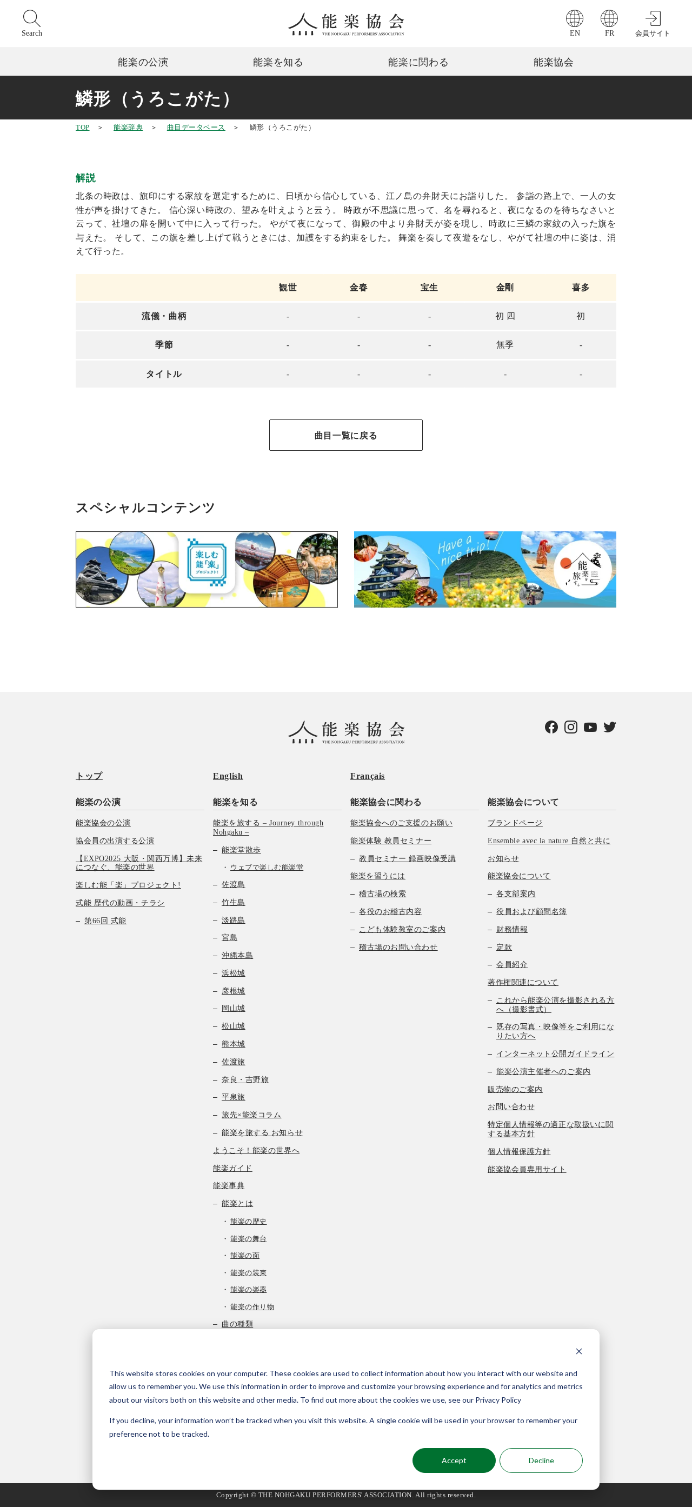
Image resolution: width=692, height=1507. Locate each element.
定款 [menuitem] (504, 947)
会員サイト (652, 33)
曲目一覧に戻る (346, 435)
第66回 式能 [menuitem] (105, 921)
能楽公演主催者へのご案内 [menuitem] (543, 1072)
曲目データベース (196, 127)
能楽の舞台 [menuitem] (248, 1239)
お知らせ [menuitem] (503, 859)
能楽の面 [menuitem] (245, 1255)
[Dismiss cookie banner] (579, 1352)
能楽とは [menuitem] (237, 1203)
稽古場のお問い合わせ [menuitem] (398, 947)
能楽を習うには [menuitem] (377, 876)
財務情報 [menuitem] (512, 929)
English (228, 776)
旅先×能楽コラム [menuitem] (251, 1115)
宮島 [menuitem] (229, 937)
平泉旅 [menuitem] (233, 1097)
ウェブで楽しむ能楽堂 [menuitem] (266, 867)
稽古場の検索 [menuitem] (382, 894)
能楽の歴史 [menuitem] (248, 1221)
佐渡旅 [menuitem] (233, 1062)
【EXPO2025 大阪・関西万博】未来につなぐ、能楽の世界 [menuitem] (139, 863)
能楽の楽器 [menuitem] (248, 1289)
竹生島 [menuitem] (233, 902)
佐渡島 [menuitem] (233, 885)
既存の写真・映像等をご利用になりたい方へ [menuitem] (555, 1031)
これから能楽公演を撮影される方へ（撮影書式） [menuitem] (555, 1004)
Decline (541, 1460)
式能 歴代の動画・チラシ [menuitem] (120, 903)
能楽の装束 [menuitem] (248, 1273)
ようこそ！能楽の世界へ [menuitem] (256, 1150)
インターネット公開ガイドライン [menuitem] (555, 1054)
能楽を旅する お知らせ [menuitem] (262, 1133)
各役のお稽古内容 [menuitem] (390, 912)
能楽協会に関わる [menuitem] (386, 801)
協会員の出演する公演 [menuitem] (115, 841)
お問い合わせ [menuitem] (511, 1107)
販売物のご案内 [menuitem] (515, 1089)
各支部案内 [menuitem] (516, 894)
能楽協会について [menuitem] (524, 801)
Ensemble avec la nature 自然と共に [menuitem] (549, 841)
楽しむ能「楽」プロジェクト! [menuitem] (128, 885)
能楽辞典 (128, 127)
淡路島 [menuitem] (233, 920)
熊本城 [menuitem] (233, 1044)
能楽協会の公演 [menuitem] (103, 823)
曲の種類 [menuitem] (237, 1324)
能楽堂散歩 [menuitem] (241, 850)
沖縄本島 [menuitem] (237, 955)
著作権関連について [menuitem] (523, 982)
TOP (83, 127)
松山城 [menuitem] (233, 1026)
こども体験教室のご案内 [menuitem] (402, 929)
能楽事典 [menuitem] (228, 1186)
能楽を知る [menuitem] (235, 801)
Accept (454, 1460)
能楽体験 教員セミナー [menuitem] (390, 841)
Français (367, 776)
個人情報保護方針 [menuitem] (519, 1152)
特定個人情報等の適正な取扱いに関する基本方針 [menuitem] (551, 1129)
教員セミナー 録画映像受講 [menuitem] (407, 859)
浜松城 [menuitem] (233, 973)
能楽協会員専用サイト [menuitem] (527, 1169)
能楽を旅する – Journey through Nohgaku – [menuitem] (268, 827)
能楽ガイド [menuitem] (232, 1168)
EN (575, 33)
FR (609, 33)
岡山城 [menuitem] (233, 1008)
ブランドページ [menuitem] (515, 823)
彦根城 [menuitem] (233, 991)
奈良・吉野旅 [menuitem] (245, 1080)
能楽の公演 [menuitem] (98, 801)
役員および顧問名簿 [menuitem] (531, 912)
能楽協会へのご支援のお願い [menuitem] (401, 823)
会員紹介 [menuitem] (512, 965)
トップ (89, 776)
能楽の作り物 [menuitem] (252, 1307)
